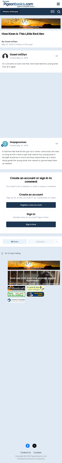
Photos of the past (24, 44)
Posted (19, 58)
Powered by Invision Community (31, 459)
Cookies (38, 452)
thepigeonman (18, 142)
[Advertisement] (31, 107)
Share (15, 241)
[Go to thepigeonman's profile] (5, 144)
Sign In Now (31, 224)
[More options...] (57, 56)
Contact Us (25, 452)
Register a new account (31, 205)
